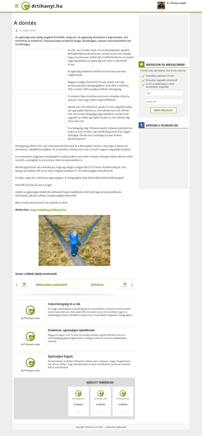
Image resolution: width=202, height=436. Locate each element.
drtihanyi (47, 6)
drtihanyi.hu (90, 427)
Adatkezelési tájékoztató (115, 427)
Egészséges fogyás (60, 356)
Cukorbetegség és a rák (64, 304)
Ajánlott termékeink (100, 382)
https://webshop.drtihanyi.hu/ (48, 209)
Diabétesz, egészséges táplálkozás (71, 330)
